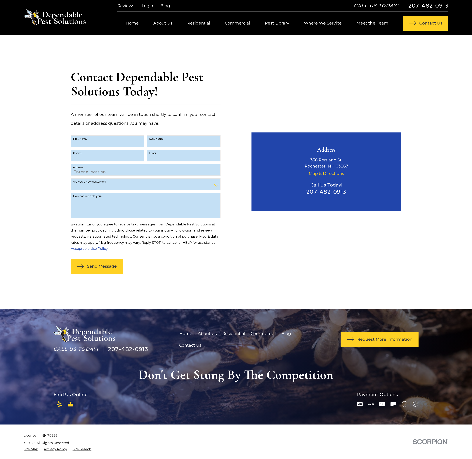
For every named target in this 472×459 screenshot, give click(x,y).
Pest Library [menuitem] (277, 23)
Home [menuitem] (132, 23)
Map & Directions (326, 173)
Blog (165, 5)
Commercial (263, 333)
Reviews (125, 5)
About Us (207, 333)
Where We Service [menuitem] (323, 23)
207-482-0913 (428, 5)
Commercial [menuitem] (237, 23)
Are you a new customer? (89, 181)
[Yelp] (59, 404)
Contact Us (190, 345)
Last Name (156, 138)
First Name (80, 138)
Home (185, 333)
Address (78, 167)
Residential (233, 333)
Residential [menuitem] (198, 23)
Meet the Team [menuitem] (372, 23)
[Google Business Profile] (70, 404)
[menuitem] (31, 449)
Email (152, 153)
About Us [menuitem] (162, 23)
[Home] (55, 17)
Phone (77, 153)
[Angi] (82, 404)
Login (147, 5)
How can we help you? (87, 196)
